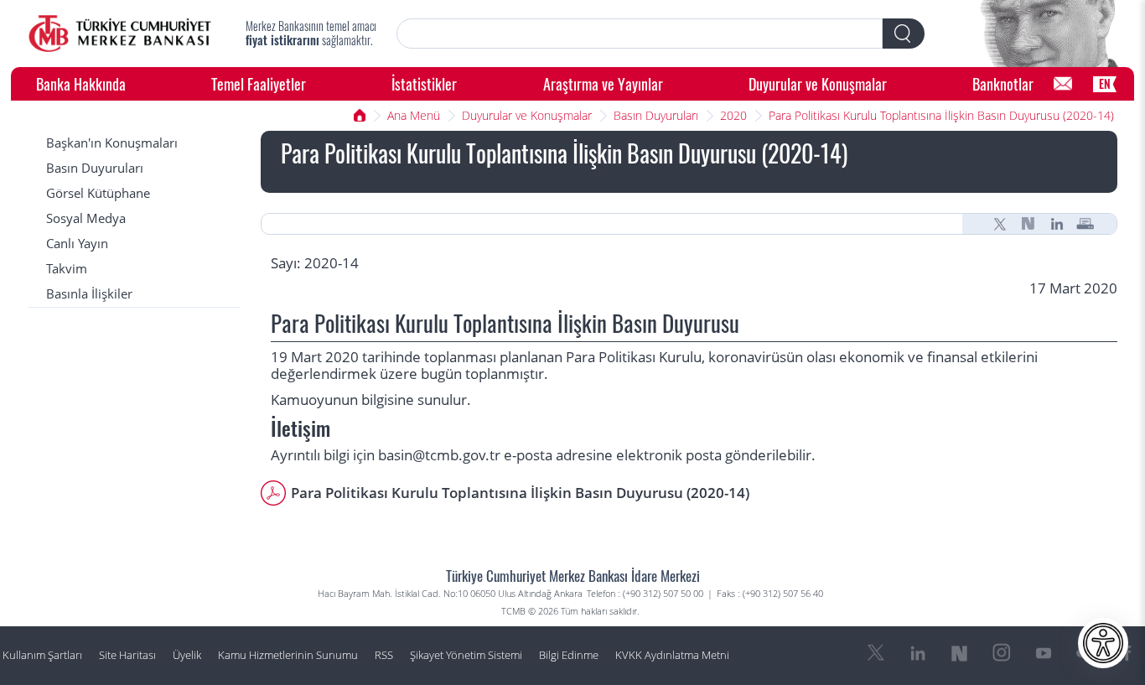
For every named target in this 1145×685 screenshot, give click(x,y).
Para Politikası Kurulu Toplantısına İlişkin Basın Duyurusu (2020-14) (941, 115)
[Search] (904, 33)
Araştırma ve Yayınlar (603, 83)
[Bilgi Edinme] (1063, 84)
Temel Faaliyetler (258, 83)
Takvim (66, 269)
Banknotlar (1003, 83)
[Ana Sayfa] (120, 33)
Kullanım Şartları (42, 655)
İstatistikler (424, 83)
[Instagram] (1002, 653)
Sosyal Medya (86, 218)
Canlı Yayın (77, 243)
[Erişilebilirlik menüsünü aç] (1103, 643)
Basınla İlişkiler (89, 294)
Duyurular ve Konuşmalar (818, 83)
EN (1105, 83)
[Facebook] (1127, 653)
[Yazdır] (1085, 224)
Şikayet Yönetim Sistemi (466, 655)
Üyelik (187, 655)
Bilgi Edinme (568, 655)
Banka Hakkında (81, 83)
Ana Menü (413, 115)
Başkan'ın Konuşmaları (112, 143)
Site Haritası (127, 655)
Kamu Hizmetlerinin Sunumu (288, 655)
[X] (1000, 224)
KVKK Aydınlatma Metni (672, 655)
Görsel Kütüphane (98, 193)
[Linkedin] (1057, 224)
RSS (384, 655)
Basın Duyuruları (656, 115)
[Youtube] (1043, 653)
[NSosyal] (1028, 224)
